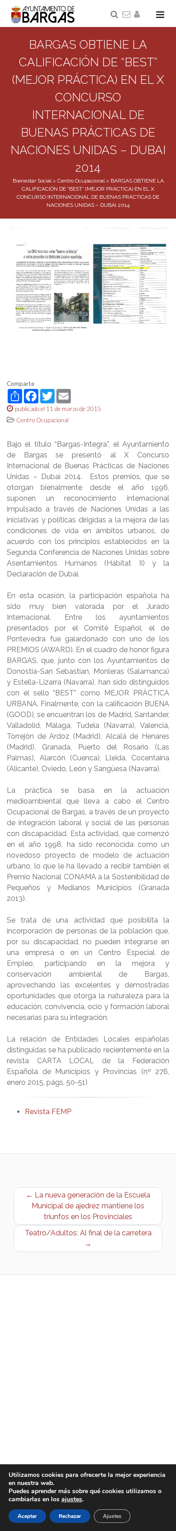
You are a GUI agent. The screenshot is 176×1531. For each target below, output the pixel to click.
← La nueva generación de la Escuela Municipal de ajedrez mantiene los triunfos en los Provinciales (88, 1206)
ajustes (71, 1499)
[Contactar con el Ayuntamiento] (127, 14)
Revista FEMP (48, 1111)
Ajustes (112, 1516)
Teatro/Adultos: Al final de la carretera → (88, 1238)
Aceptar (27, 1516)
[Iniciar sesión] (138, 14)
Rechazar (70, 1516)
